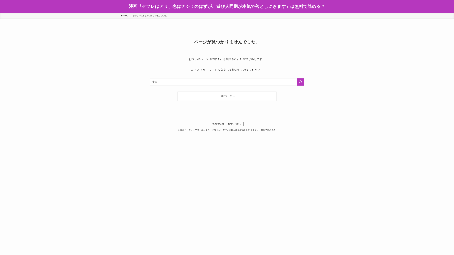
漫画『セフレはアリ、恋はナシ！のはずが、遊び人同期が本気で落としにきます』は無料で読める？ (227, 6)
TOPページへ (226, 96)
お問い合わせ (235, 124)
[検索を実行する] (300, 82)
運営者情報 (218, 124)
